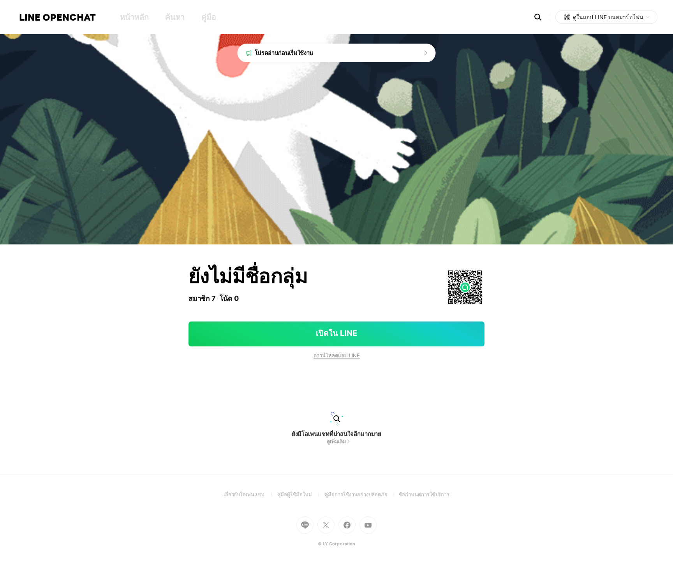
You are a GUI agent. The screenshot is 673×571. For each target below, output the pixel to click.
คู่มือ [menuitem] (208, 17)
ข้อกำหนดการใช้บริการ (424, 494)
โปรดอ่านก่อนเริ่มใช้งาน (284, 52)
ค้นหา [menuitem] (175, 17)
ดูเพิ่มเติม (336, 441)
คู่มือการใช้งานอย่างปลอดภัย (361, 494)
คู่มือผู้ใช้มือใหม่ (301, 494)
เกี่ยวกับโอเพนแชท (250, 494)
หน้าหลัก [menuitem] (134, 17)
